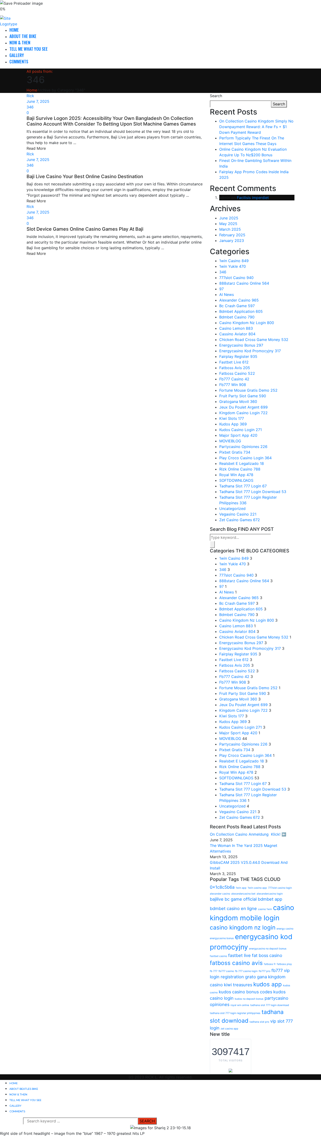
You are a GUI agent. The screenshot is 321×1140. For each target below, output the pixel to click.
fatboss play (284, 964)
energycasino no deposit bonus (267, 948)
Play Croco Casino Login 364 (245, 457)
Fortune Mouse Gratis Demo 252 (248, 390)
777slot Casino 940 (236, 277)
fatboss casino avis (236, 962)
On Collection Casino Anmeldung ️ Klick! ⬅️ (248, 834)
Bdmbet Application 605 (241, 311)
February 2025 (232, 235)
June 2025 (228, 218)
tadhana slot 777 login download (269, 1005)
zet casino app (229, 1028)
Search (216, 95)
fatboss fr (270, 964)
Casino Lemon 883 (236, 328)
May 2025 (228, 223)
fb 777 (213, 971)
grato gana (256, 976)
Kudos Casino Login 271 (240, 429)
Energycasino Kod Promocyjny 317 (250, 350)
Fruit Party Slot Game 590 (242, 396)
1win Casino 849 (234, 260)
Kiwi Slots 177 (231, 418)
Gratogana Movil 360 (238, 401)
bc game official (241, 899)
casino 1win (265, 909)
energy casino (285, 928)
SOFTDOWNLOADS (236, 480)
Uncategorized (232, 508)
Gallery (16, 55)
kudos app (267, 984)
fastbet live (239, 955)
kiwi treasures (238, 984)
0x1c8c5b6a (222, 887)
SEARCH (147, 1121)
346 (30, 107)
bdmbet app (270, 899)
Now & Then (19, 42)
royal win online (240, 1005)
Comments (18, 61)
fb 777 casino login (246, 971)
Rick (30, 95)
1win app (241, 887)
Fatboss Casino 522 (237, 373)
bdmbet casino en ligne (233, 908)
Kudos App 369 (233, 424)
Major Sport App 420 (238, 435)
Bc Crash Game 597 (237, 305)
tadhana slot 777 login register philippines (235, 1013)
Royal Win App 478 (236, 474)
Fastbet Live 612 (234, 362)
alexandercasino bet (243, 893)
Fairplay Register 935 (238, 356)
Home (14, 30)
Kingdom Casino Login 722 (243, 412)
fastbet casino (218, 956)
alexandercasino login (270, 893)
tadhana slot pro (259, 1021)
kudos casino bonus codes (245, 991)
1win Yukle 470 (232, 266)
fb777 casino (226, 971)
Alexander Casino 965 (239, 300)
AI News (226, 294)
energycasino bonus (222, 938)
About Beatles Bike (23, 1088)
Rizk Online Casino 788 (239, 469)
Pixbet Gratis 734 (234, 452)
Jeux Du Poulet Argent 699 (243, 407)
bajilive (216, 899)
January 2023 (231, 240)
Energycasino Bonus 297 (241, 345)
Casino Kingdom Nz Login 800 (246, 322)
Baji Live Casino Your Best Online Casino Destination (85, 176)
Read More (36, 148)
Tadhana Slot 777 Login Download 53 (252, 491)
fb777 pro (264, 971)
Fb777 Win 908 (232, 384)
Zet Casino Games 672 (239, 519)
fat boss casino (267, 955)
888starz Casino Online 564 (244, 283)
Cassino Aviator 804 (237, 334)
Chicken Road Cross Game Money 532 (253, 339)
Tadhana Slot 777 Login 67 (243, 486)
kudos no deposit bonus (249, 998)
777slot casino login (280, 887)
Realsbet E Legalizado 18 (241, 463)
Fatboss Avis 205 (234, 367)
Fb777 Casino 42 (234, 379)
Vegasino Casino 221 (237, 514)
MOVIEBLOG (230, 441)
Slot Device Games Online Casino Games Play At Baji (85, 229)
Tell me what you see (28, 49)
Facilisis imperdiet (253, 197)
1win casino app (257, 887)
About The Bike (22, 36)
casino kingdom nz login (242, 927)
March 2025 (230, 229)
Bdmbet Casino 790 (236, 317)
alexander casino (220, 893)
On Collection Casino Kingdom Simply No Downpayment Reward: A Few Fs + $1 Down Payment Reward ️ (256, 127)
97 (221, 289)
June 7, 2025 (38, 101)
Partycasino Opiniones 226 (243, 446)
